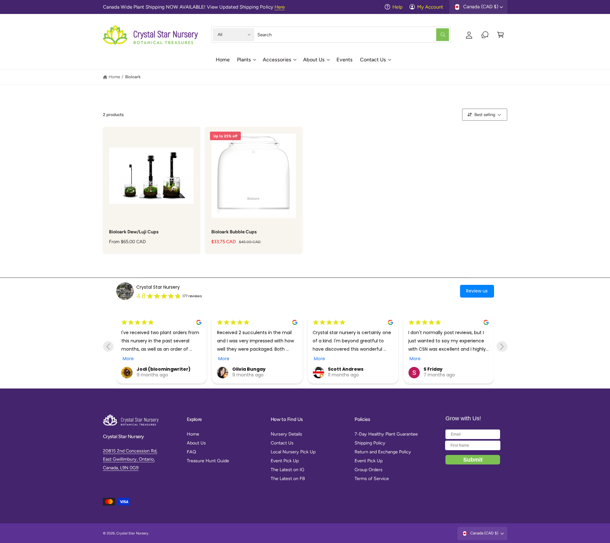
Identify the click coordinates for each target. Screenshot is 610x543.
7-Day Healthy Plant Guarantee (386, 434)
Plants (244, 60)
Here (279, 7)
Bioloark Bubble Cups (234, 232)
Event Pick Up (285, 461)
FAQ (191, 452)
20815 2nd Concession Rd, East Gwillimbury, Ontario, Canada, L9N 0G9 (130, 459)
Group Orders (369, 469)
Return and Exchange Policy (383, 452)
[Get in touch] (485, 34)
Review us (477, 291)
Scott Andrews (345, 369)
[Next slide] (502, 346)
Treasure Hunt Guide (208, 461)
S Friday (433, 369)
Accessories (277, 60)
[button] (246, 62)
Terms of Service (372, 478)
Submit (473, 460)
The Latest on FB (288, 478)
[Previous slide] (108, 346)
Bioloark (132, 76)
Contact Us (373, 60)
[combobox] (353, 34)
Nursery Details (286, 434)
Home (114, 76)
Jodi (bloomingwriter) (164, 369)
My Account (430, 7)
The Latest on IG (287, 469)
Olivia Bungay (249, 369)
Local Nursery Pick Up (293, 452)
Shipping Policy (370, 443)
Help (397, 7)
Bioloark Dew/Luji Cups (134, 232)
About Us (314, 60)
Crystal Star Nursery (158, 287)
